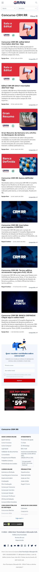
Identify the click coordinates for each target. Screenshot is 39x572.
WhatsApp (25, 445)
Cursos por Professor (8, 496)
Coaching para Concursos (10, 475)
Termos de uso (19, 537)
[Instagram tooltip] (22, 546)
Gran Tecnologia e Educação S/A (28, 551)
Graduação (5, 481)
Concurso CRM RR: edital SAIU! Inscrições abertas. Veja (16, 43)
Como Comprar (6, 445)
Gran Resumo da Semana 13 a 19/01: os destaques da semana (19, 134)
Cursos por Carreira (8, 490)
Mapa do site (20, 540)
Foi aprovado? (27, 463)
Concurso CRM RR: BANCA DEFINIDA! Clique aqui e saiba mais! (19, 316)
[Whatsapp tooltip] (25, 546)
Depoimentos (25, 472)
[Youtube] (18, 546)
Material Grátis (26, 475)
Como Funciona (6, 442)
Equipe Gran (5, 58)
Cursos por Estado (7, 493)
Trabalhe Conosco (7, 460)
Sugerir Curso (25, 484)
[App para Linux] (8, 546)
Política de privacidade (19, 534)
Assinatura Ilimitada (8, 472)
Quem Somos (6, 440)
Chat (24, 442)
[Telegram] (35, 546)
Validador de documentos (10, 451)
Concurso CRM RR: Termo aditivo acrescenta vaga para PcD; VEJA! (17, 271)
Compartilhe (32, 59)
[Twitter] (32, 546)
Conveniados (6, 454)
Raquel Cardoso (6, 241)
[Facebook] (29, 546)
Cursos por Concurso (8, 487)
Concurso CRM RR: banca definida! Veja (17, 179)
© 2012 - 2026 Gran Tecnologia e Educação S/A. (19, 532)
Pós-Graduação (7, 484)
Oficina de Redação (8, 499)
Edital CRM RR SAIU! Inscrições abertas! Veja (16, 87)
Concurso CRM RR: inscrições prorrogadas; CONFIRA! (15, 226)
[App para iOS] (11, 546)
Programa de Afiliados (9, 457)
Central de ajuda (27, 440)
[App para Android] (15, 546)
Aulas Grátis (25, 481)
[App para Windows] (5, 546)
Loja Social (5, 448)
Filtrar (33, 16)
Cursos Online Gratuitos (9, 502)
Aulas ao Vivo (25, 478)
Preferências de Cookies (9, 463)
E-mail (24, 448)
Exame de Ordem (7, 478)
